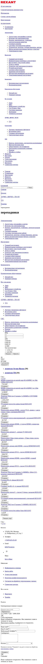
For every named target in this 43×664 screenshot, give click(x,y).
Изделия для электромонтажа (15, 226)
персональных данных (7, 648)
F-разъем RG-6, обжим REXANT (12, 480)
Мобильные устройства (13, 289)
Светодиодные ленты (12, 315)
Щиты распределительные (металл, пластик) (20, 236)
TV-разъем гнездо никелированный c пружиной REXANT (21, 418)
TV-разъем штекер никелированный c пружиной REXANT (21, 498)
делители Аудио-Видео (15, 369)
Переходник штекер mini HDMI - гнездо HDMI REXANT (20, 446)
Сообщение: (5, 633)
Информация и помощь (13, 568)
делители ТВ (10, 373)
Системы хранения (11, 292)
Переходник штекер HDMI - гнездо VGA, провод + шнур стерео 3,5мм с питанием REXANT (20, 411)
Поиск (30, 187)
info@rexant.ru (9, 547)
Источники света (10, 311)
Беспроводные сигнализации (15, 268)
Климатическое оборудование (12, 89)
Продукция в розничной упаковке (16, 327)
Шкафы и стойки (10, 331)
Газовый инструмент (12, 245)
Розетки (7, 329)
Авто (6, 285)
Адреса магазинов (11, 574)
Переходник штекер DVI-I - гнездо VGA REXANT (18, 466)
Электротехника (9, 32)
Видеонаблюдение (11, 270)
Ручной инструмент (11, 254)
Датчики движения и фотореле (15, 310)
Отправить (5, 652)
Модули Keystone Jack (12, 324)
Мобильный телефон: (8, 631)
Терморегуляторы (11, 278)
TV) (6, 303)
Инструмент (8, 55)
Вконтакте (8, 594)
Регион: (3, 643)
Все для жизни (8, 98)
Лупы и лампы (10, 250)
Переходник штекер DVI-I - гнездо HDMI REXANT (18, 452)
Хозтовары (8, 294)
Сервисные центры (11, 584)
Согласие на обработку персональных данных (20, 581)
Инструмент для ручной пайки (15, 249)
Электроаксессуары (11, 238)
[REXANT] (8, 3)
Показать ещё (7, 518)
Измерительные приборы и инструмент (18, 247)
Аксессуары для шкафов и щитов (16, 224)
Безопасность (8, 79)
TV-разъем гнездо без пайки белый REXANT (16, 404)
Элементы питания (11, 296)
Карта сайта (9, 571)
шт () (9, 352)
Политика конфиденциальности (16, 578)
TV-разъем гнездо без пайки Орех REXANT (16, 510)
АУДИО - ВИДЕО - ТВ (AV (11, 117)
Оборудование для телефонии (15, 325)
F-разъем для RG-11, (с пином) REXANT (15, 486)
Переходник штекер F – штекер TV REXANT (16, 432)
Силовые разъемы (11, 231)
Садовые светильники (12, 313)
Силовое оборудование (13, 256)
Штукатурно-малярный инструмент (17, 259)
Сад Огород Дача (10, 291)
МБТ (6, 287)
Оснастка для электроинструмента (16, 252)
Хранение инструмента (13, 258)
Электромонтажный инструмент (16, 261)
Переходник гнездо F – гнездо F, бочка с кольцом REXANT (21, 492)
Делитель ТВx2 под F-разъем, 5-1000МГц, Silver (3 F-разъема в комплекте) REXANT (19, 473)
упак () (10, 350)
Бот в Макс (8, 559)
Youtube (7, 597)
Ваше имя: (5, 627)
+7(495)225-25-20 (10, 540)
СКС (6, 139)
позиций (4, 185)
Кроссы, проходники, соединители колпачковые (21, 322)
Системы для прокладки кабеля (15, 233)
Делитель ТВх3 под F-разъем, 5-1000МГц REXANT (18, 504)
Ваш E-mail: (5, 629)
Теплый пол (9, 277)
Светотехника (8, 125)
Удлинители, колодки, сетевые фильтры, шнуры (21, 235)
